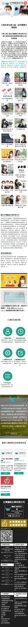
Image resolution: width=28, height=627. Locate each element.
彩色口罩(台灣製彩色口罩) (20, 574)
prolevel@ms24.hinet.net (7, 559)
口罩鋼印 (3, 604)
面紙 (2, 616)
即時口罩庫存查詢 (5, 596)
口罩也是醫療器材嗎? (19, 613)
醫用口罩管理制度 (5, 623)
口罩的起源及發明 (5, 606)
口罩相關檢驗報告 (5, 598)
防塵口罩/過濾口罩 (18, 586)
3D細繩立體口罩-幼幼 (19, 557)
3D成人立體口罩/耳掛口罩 (20, 553)
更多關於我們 (14, 433)
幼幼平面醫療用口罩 (19, 551)
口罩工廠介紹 (4, 620)
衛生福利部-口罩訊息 (19, 609)
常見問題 (3, 614)
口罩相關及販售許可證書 (7, 600)
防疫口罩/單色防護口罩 (20, 584)
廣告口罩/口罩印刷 (18, 576)
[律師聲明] (14, 523)
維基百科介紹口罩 (18, 611)
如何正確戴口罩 (5, 608)
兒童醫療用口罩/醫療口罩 (20, 549)
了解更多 (5, 473)
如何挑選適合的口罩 (6, 610)
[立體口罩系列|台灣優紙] (14, 10)
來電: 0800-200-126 (14, 516)
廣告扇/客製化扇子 (5, 618)
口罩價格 (3, 612)
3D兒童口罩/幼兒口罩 (19, 555)
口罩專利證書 (4, 602)
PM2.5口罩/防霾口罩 (19, 565)
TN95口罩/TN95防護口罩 (20, 582)
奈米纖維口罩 (17, 563)
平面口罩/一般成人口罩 (20, 547)
